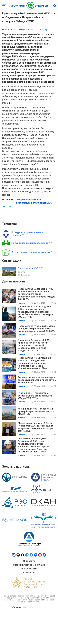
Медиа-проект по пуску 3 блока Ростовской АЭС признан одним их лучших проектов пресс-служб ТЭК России (36, 427)
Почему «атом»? (29, 568)
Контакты (29, 572)
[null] (40, 29)
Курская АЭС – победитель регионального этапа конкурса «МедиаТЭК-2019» (35, 396)
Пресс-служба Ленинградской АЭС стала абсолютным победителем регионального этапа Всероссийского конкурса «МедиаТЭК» (35, 311)
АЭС (23, 272)
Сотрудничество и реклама (29, 564)
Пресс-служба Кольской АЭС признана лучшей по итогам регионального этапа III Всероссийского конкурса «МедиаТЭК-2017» (33, 345)
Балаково (25, 275)
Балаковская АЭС (28, 268)
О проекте (29, 561)
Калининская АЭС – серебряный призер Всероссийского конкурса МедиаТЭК (36, 411)
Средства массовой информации (30, 252)
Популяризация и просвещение (29, 243)
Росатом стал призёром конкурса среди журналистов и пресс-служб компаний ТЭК (37, 380)
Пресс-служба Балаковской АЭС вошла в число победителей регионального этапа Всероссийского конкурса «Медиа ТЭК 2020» (36, 294)
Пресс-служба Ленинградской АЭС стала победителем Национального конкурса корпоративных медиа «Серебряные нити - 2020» (34, 363)
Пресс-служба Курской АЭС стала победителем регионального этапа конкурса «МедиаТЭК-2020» (36, 329)
